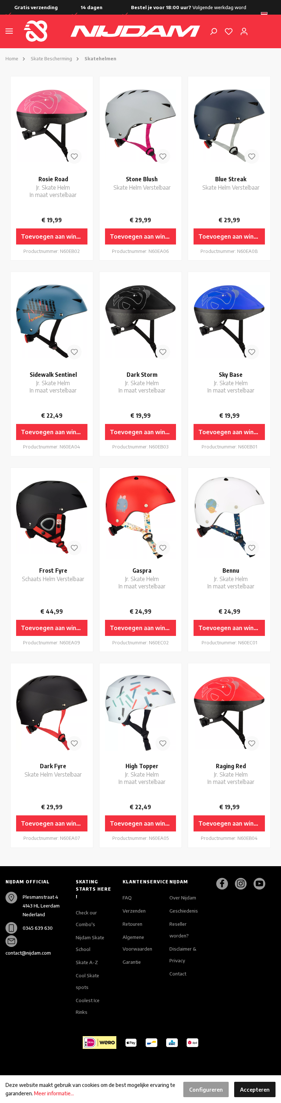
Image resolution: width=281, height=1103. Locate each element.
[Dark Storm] (140, 321)
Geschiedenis (183, 911)
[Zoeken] (213, 31)
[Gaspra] (140, 517)
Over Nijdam (182, 898)
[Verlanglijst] (228, 31)
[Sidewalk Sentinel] (51, 321)
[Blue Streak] (229, 126)
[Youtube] (262, 884)
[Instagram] (243, 884)
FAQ (127, 898)
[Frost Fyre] (51, 517)
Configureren (206, 1089)
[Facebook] (224, 884)
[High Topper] (140, 713)
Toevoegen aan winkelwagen (54, 236)
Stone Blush (142, 183)
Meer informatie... (54, 1093)
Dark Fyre (53, 770)
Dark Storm (142, 382)
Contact (177, 974)
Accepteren (255, 1089)
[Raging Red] (229, 713)
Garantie (132, 962)
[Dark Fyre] (51, 713)
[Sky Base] (229, 321)
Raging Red (230, 773)
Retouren (132, 924)
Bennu (230, 578)
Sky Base (230, 382)
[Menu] (9, 31)
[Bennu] (229, 517)
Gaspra (142, 578)
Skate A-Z (87, 962)
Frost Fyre (53, 574)
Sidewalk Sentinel (53, 382)
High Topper (142, 773)
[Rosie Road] (51, 126)
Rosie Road (53, 186)
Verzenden (134, 911)
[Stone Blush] (140, 126)
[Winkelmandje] (255, 28)
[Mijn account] (244, 31)
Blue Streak (230, 183)
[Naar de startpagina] (42, 31)
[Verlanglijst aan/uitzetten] (74, 156)
